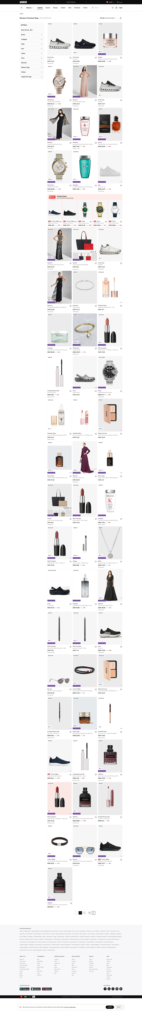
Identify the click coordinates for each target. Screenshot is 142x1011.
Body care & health (93, 969)
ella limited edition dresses (114, 936)
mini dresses (81, 947)
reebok (106, 933)
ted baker (30, 936)
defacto (97, 931)
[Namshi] (23, 2)
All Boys (108, 979)
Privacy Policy (23, 961)
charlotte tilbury (51, 950)
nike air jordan (83, 933)
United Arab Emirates (24, 969)
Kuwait (21, 971)
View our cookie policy (70, 1007)
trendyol (89, 931)
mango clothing (60, 933)
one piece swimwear (105, 944)
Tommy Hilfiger (40, 967)
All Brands (39, 975)
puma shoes (82, 931)
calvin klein (22, 933)
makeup (99, 947)
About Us (22, 959)
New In (73, 959)
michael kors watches (102, 936)
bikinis (59, 941)
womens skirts (82, 941)
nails (30, 950)
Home (85, 8)
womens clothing (34, 947)
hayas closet (68, 933)
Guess (38, 965)
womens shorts (46, 944)
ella (73, 931)
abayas (36, 939)
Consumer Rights (23, 965)
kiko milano (55, 931)
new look (22, 939)
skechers (68, 936)
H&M (38, 969)
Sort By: (102, 18)
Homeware (109, 971)
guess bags (49, 936)
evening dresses (48, 939)
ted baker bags (37, 936)
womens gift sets (111, 947)
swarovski (93, 936)
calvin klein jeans (76, 944)
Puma (38, 973)
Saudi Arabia (22, 967)
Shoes (55, 961)
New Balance (40, 961)
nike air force (75, 933)
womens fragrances (65, 944)
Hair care (91, 965)
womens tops (56, 939)
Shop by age (109, 975)
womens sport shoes (74, 939)
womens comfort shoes (112, 939)
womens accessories (42, 941)
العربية (120, 2)
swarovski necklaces (84, 936)
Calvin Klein (39, 971)
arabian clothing (29, 939)
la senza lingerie (37, 933)
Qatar (21, 973)
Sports (48, 8)
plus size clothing (64, 947)
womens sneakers (85, 939)
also (89, 933)
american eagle (67, 931)
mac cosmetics (46, 933)
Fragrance (91, 963)
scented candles (23, 944)
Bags (55, 965)
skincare (104, 947)
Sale (55, 973)
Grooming (74, 971)
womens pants (73, 941)
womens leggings (95, 944)
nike (93, 931)
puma (76, 931)
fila (118, 931)
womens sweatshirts (90, 947)
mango (53, 933)
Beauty (55, 8)
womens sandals (56, 944)
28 (89, 913)
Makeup (91, 961)
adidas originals (35, 931)
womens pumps (102, 939)
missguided (112, 933)
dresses (41, 939)
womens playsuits (31, 941)
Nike (38, 959)
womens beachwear (54, 947)
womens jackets (99, 941)
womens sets (23, 941)
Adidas (38, 963)
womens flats (93, 939)
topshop (119, 933)
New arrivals (57, 969)
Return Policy (22, 963)
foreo (108, 931)
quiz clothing (29, 933)
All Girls (108, 977)
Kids (69, 8)
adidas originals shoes (46, 931)
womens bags (64, 939)
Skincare (91, 967)
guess (43, 936)
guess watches (74, 936)
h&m (45, 950)
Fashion (40, 8)
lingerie (82, 944)
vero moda (113, 931)
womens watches (108, 941)
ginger (55, 936)
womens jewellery (24, 947)
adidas (21, 931)
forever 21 (103, 931)
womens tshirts (90, 941)
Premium (77, 8)
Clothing (56, 959)
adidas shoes (27, 931)
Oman (21, 977)
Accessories (57, 963)
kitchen (87, 944)
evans (60, 931)
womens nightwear (43, 947)
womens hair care (24, 950)
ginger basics (61, 936)
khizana (93, 933)
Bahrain (21, 975)
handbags (31, 944)
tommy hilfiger (23, 936)
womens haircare (52, 941)
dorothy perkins (100, 933)
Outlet (63, 8)
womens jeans (115, 944)
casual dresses (73, 947)
